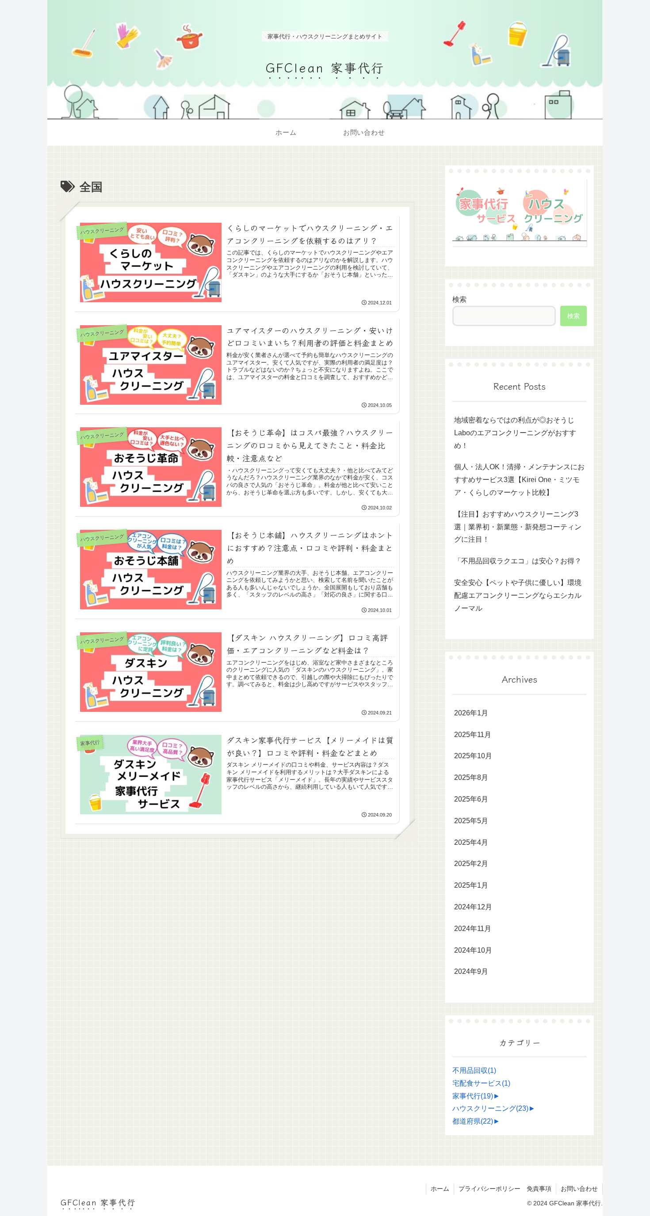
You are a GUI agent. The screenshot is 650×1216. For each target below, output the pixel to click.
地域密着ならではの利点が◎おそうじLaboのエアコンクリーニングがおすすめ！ (515, 432)
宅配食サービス (481, 1083)
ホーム (440, 1188)
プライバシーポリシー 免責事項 (505, 1188)
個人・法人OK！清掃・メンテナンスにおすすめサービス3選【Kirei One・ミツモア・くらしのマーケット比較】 (519, 479)
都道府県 (472, 1121)
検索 (459, 299)
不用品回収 (474, 1070)
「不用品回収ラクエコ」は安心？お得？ (517, 561)
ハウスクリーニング (490, 1109)
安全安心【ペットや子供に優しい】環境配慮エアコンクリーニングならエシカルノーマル (517, 595)
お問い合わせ (579, 1188)
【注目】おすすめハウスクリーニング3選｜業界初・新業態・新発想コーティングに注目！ (517, 526)
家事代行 (472, 1096)
